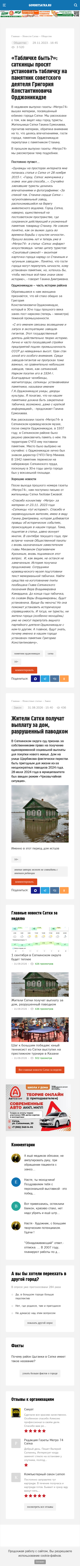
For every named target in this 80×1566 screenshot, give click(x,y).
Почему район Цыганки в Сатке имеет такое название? (38, 1359)
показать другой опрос (40, 1322)
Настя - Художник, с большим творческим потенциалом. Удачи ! (45, 1227)
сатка (50, 653)
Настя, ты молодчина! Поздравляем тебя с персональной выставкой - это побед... (45, 1186)
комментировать (24, 670)
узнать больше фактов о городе (40, 1373)
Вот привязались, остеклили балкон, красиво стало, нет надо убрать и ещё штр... (44, 1208)
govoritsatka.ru (40, 5)
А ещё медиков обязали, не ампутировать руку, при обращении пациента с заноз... (44, 1162)
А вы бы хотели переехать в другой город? (38, 1276)
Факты (17, 1346)
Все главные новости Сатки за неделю (40, 1069)
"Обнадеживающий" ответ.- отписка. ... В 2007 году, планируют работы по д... (44, 1247)
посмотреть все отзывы (40, 1506)
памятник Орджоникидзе (27, 653)
